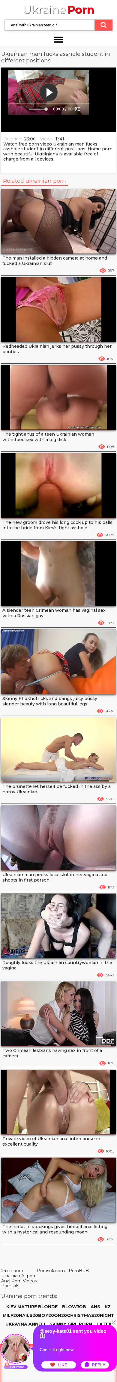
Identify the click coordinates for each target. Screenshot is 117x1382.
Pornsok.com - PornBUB (63, 1270)
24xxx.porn (12, 1270)
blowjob (74, 1306)
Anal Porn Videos (19, 1281)
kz (108, 1306)
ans (95, 1306)
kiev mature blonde (32, 1306)
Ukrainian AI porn (19, 1275)
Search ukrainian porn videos (103, 25)
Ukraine (58, 9)
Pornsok (10, 1285)
